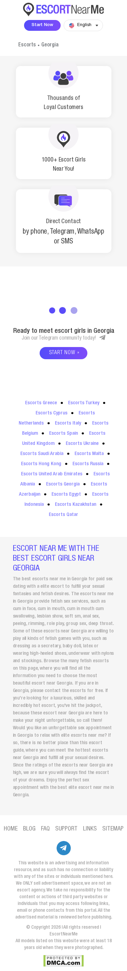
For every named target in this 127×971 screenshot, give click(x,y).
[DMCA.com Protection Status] (63, 961)
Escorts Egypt (66, 494)
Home (11, 829)
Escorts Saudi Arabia (41, 453)
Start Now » (64, 353)
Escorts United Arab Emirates (51, 474)
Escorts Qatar (63, 514)
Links (90, 829)
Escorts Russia (87, 464)
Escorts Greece (41, 403)
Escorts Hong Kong (41, 464)
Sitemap (113, 829)
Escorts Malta (89, 453)
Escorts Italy (68, 423)
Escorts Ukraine (82, 443)
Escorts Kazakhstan (75, 504)
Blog (29, 829)
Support (66, 829)
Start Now (42, 25)
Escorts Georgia (63, 484)
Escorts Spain (63, 433)
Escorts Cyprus (51, 413)
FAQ (45, 829)
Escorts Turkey (83, 403)
